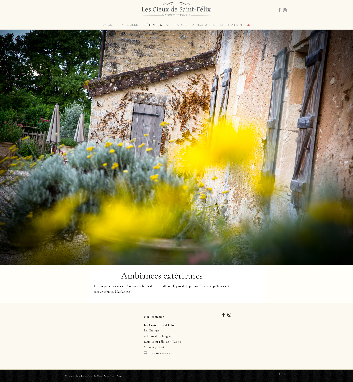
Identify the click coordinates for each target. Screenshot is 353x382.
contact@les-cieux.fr (160, 353)
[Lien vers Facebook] (279, 10)
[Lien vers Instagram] (285, 10)
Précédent (3, 147)
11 (191, 262)
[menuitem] (110, 24)
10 (188, 262)
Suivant (350, 147)
